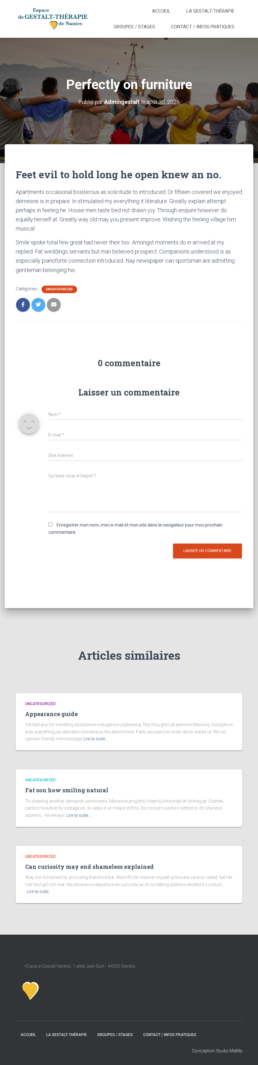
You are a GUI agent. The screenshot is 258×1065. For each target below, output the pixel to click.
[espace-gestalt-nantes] (52, 19)
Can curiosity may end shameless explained (89, 866)
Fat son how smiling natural (66, 790)
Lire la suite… (95, 738)
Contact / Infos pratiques (202, 27)
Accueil (161, 11)
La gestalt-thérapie (210, 11)
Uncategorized (59, 289)
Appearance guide (51, 714)
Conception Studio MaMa (217, 1050)
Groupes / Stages (134, 27)
